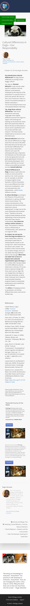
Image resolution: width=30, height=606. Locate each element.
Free (13, 60)
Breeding (5, 62)
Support (22, 599)
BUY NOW (9, 425)
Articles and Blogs (7, 60)
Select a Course (20, 20)
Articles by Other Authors (7, 20)
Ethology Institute (18, 603)
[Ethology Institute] (5, 11)
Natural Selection (22, 527)
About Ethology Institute (15, 597)
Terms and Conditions (12, 599)
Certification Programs (7, 23)
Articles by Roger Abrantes (8, 17)
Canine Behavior (12, 62)
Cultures (18, 62)
